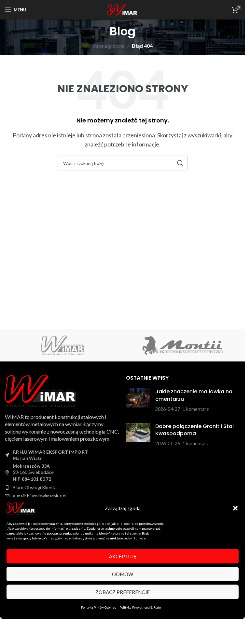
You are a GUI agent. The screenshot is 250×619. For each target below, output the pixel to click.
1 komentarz (196, 409)
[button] (235, 508)
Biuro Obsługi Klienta (35, 487)
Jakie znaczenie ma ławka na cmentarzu (193, 395)
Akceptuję (122, 556)
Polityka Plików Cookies (98, 607)
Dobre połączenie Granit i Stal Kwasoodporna (194, 430)
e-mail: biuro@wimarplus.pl (39, 496)
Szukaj (180, 163)
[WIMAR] (63, 345)
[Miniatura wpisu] (138, 400)
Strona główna (108, 46)
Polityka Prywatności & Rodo (140, 607)
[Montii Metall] (183, 345)
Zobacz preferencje (122, 592)
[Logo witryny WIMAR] (122, 10)
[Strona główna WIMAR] (40, 390)
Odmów (122, 574)
